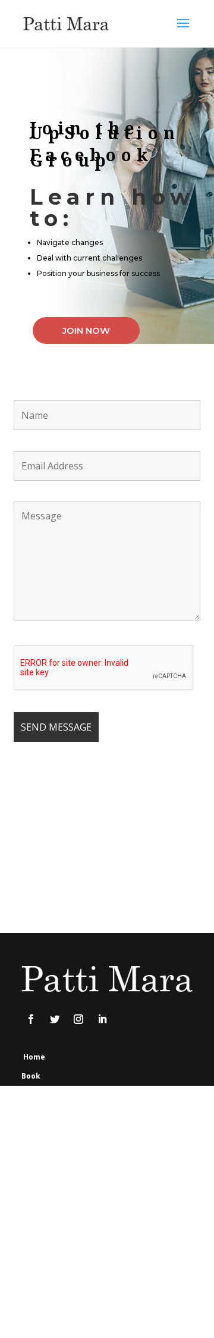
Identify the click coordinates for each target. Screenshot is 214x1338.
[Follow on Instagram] (78, 1019)
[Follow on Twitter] (54, 1019)
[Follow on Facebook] (30, 1019)
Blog (29, 1171)
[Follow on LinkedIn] (102, 1019)
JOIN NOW (86, 330)
